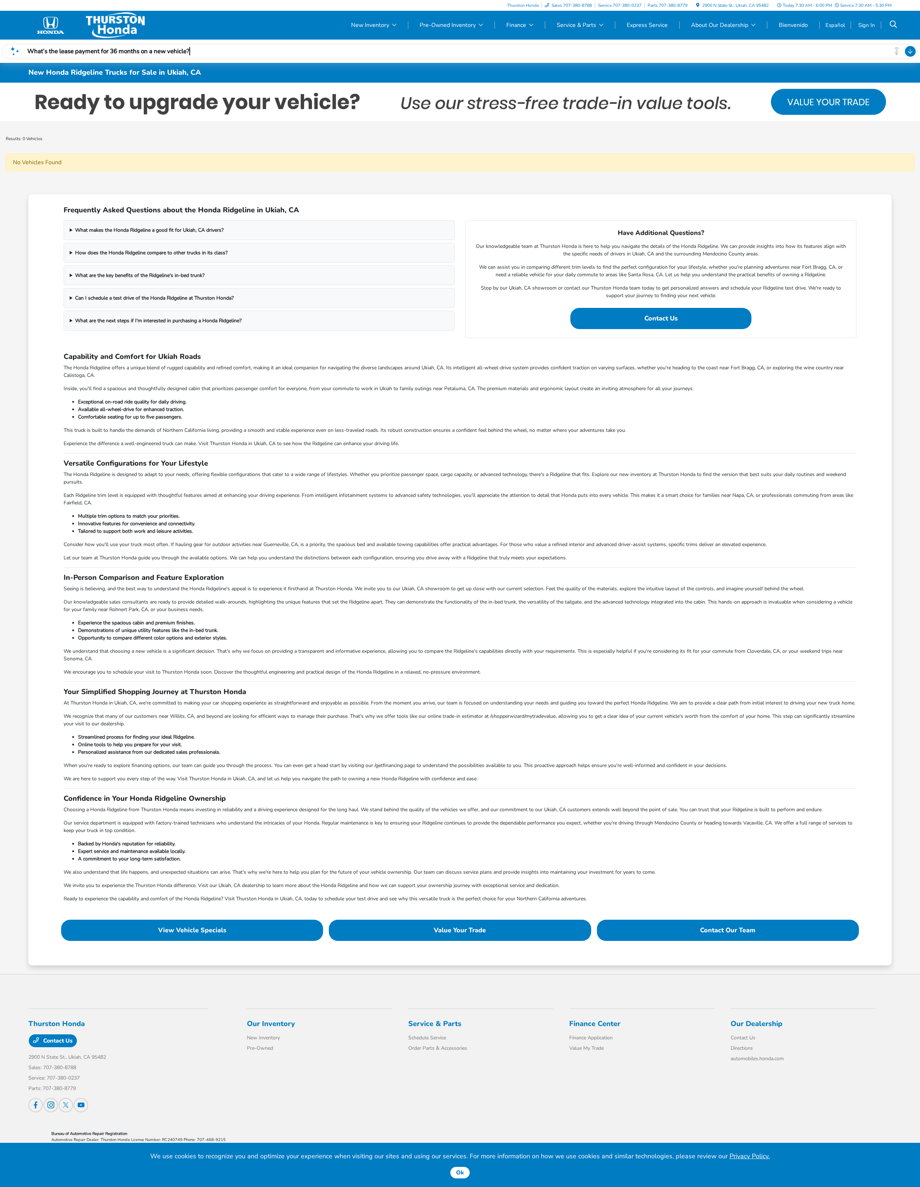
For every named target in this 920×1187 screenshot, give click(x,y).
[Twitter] (66, 1105)
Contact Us (661, 318)
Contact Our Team (727, 930)
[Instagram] (50, 1105)
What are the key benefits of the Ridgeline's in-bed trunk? (139, 275)
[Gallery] (460, 102)
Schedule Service (427, 1037)
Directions (742, 1048)
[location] (697, 5)
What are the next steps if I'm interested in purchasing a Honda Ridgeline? (158, 320)
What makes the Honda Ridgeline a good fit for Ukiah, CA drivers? (149, 230)
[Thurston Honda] (90, 25)
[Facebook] (35, 1105)
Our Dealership (756, 1024)
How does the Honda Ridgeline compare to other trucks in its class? (151, 252)
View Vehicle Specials (192, 930)
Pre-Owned (260, 1048)
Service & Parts (434, 1024)
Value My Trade (586, 1048)
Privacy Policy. (750, 1156)
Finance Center (594, 1024)
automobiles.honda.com (757, 1058)
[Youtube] (81, 1105)
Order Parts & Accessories (437, 1048)
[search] (893, 25)
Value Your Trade (460, 930)
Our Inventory (271, 1024)
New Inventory (263, 1037)
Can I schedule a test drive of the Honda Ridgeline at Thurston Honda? (154, 298)
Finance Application (591, 1037)
